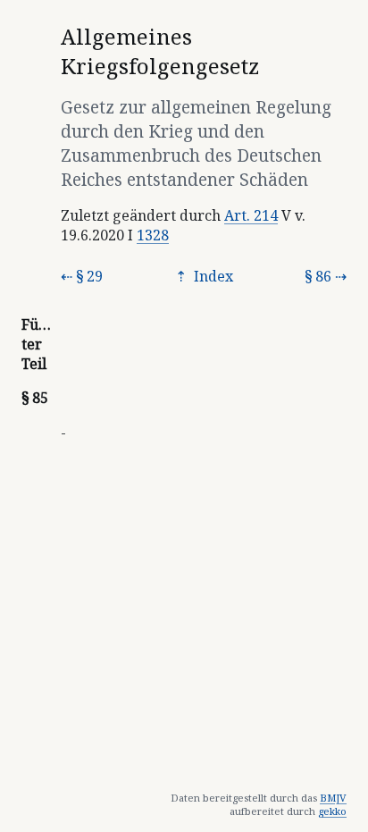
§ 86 (318, 276)
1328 (153, 235)
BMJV (333, 797)
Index (211, 276)
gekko (332, 811)
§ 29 (89, 276)
